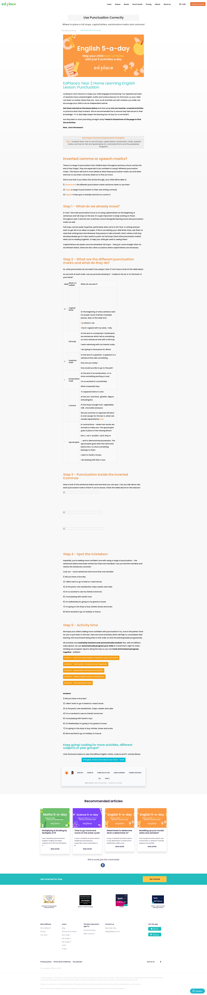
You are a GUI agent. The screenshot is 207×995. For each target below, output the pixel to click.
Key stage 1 (66, 935)
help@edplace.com (112, 931)
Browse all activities (69, 931)
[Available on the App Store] (157, 930)
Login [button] (184, 4)
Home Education (103, 773)
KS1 (100, 778)
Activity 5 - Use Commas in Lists (78, 683)
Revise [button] (126, 4)
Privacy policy (45, 962)
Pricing (148, 4)
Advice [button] (157, 4)
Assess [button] (117, 4)
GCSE (64, 945)
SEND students (89, 934)
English (80, 773)
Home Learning (119, 773)
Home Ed (90, 773)
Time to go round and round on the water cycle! (87, 831)
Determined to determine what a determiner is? (119, 831)
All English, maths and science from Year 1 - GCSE (103, 760)
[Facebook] (103, 867)
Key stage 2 (66, 938)
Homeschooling (135, 773)
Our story (43, 935)
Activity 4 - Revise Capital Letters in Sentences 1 (84, 676)
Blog (63, 928)
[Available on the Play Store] (157, 935)
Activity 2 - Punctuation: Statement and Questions (85, 664)
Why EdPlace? (45, 928)
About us (167, 4)
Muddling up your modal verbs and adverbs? (151, 831)
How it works (137, 4)
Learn (109, 4)
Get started (155, 879)
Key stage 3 (66, 942)
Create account (197, 4)
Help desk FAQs (110, 928)
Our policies (77, 962)
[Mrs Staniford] (72, 773)
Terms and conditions (62, 962)
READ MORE (55, 849)
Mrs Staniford (101, 783)
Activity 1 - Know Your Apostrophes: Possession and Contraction (91, 658)
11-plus (64, 949)
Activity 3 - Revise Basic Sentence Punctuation (83, 670)
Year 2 (107, 778)
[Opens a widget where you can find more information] (197, 991)
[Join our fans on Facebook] (160, 961)
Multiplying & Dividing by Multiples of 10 (54, 831)
